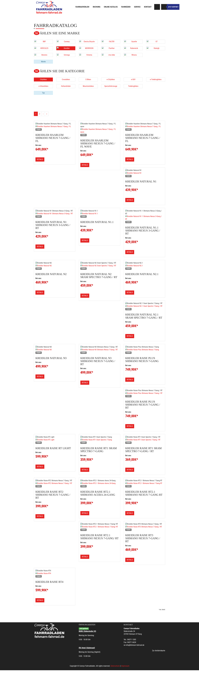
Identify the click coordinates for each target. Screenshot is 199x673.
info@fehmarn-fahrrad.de (135, 645)
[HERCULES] (43, 48)
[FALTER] (111, 41)
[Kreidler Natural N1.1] (99, 213)
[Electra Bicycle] (88, 41)
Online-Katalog (111, 7)
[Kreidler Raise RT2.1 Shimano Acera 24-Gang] (99, 483)
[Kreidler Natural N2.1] (144, 265)
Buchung (96, 7)
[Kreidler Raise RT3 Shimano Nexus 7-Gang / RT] (144, 526)
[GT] (156, 41)
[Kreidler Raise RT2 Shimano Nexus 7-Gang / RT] (54, 483)
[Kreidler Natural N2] (54, 265)
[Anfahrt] (157, 7)
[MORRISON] (88, 48)
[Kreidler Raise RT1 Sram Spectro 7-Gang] (99, 439)
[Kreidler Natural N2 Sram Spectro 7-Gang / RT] (99, 265)
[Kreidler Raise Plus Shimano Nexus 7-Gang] (144, 349)
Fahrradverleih (82, 7)
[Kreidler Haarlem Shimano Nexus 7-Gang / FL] (54, 126)
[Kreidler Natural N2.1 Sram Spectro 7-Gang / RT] (144, 306)
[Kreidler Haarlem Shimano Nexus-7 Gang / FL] (144, 126)
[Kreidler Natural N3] (54, 349)
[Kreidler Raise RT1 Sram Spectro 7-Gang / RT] (144, 439)
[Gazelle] (133, 41)
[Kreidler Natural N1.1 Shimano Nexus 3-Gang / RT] (144, 218)
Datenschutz (115, 666)
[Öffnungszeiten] (164, 7)
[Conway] (66, 41)
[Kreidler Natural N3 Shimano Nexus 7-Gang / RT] (99, 349)
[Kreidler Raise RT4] (54, 573)
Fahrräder (125, 7)
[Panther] (111, 48)
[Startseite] (49, 7)
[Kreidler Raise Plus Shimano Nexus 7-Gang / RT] (144, 393)
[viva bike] (111, 55)
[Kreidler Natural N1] (144, 173)
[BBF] (43, 41)
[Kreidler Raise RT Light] (54, 439)
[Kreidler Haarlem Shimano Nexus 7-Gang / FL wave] (99, 130)
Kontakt (148, 7)
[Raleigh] (156, 48)
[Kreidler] (66, 48)
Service (137, 7)
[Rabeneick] (133, 48)
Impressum (125, 666)
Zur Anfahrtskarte (158, 650)
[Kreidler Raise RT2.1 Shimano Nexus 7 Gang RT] (144, 483)
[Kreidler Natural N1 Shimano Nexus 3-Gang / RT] (54, 213)
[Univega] (66, 55)
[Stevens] (43, 55)
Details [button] (40, 159)
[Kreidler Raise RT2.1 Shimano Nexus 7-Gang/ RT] (99, 526)
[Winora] (133, 55)
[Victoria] (88, 55)
